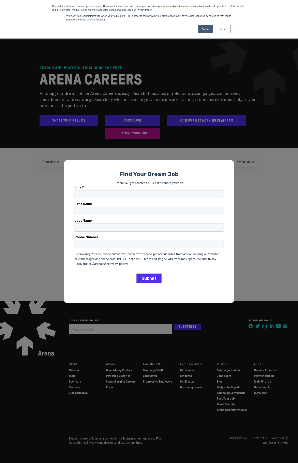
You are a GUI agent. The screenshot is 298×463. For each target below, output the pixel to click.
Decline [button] (223, 29)
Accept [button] (205, 29)
